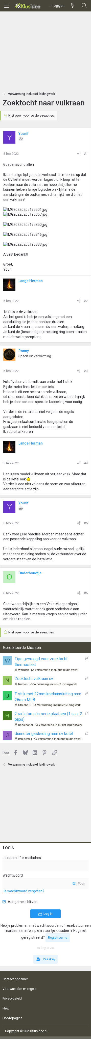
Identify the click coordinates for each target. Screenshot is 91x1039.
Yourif (23, 134)
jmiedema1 (25, 739)
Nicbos (23, 684)
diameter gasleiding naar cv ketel (44, 733)
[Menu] (6, 6)
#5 (86, 523)
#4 (86, 463)
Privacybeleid (12, 998)
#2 (86, 301)
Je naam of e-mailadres (22, 858)
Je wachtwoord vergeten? (23, 891)
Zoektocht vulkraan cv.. (34, 678)
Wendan (23, 670)
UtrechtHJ (24, 705)
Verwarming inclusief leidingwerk (56, 670)
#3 (86, 371)
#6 (86, 593)
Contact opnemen (16, 979)
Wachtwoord (13, 875)
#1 (86, 154)
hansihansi (25, 725)
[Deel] (78, 154)
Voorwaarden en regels (19, 989)
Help (6, 1008)
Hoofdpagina (12, 1018)
